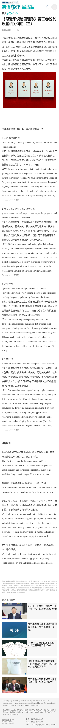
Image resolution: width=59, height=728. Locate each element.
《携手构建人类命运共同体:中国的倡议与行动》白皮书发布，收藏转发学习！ (42, 664)
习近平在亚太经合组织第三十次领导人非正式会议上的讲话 (42, 607)
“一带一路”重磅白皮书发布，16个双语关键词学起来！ (42, 644)
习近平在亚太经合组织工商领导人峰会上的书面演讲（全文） (42, 627)
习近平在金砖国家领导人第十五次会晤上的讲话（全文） (42, 680)
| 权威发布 (12, 13)
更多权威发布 (8, 599)
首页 (4, 13)
